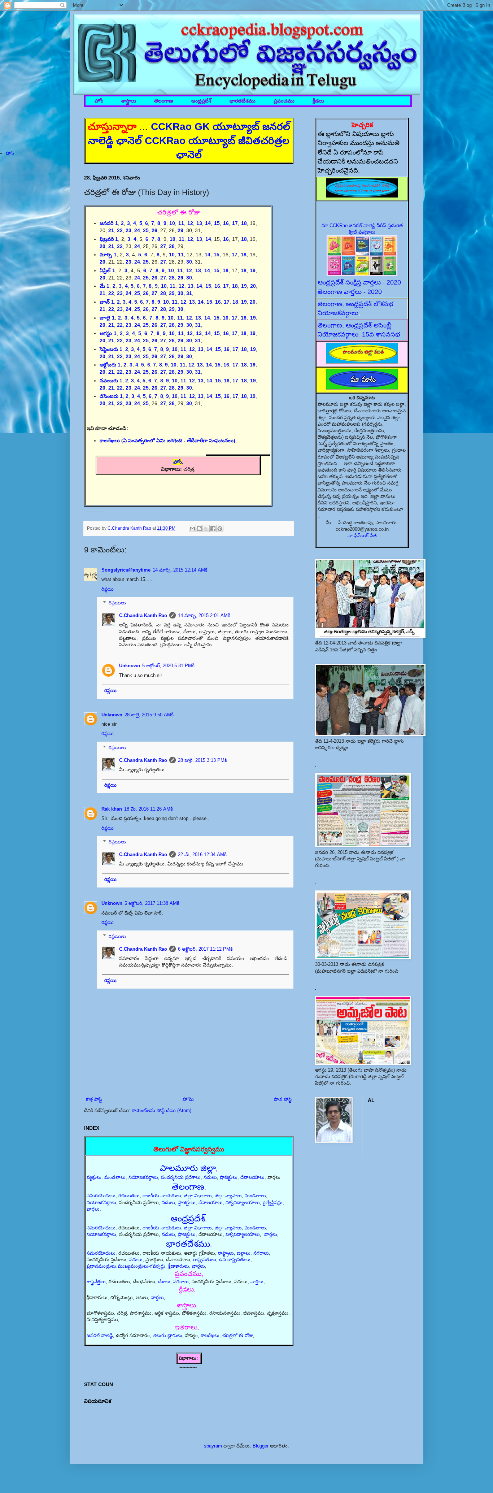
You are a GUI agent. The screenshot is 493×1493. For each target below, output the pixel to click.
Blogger (261, 1446)
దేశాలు (164, 1281)
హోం (99, 101)
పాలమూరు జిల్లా (188, 1168)
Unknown (129, 665)
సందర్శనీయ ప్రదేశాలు (181, 1177)
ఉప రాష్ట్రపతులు (234, 1259)
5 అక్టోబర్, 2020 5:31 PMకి (168, 665)
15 (217, 223)
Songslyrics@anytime (125, 570)
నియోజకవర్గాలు (143, 1177)
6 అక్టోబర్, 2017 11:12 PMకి (205, 949)
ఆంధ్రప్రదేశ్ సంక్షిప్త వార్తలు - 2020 (359, 282)
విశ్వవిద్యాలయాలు (243, 1202)
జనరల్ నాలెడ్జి (100, 1335)
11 (180, 270)
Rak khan (111, 809)
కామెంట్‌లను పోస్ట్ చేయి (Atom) (161, 1110)
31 (189, 293)
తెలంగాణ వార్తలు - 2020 (350, 291)
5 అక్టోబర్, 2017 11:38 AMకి (152, 903)
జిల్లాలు (243, 1253)
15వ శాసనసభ (381, 334)
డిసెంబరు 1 (111, 396)
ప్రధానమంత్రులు (101, 1266)
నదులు (210, 1177)
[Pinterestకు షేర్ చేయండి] (219, 528)
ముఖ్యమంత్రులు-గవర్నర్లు (141, 1266)
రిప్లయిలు (117, 603)
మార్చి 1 (108, 254)
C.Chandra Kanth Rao (143, 615)
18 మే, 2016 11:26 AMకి (148, 809)
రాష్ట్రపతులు (204, 1259)
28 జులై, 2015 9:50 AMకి (149, 714)
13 (192, 302)
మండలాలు (115, 1177)
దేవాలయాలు (252, 1177)
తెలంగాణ (163, 101)
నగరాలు (261, 1253)
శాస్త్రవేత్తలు (96, 1281)
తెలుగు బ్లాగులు (167, 1335)
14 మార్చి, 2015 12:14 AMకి (180, 570)
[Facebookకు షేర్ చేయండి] (213, 528)
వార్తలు (93, 1209)
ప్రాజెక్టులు (228, 1177)
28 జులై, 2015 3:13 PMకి (202, 760)
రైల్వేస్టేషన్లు (273, 1202)
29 (180, 278)
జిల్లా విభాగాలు (198, 1195)
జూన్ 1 (107, 302)
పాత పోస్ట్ (283, 1099)
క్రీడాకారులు (178, 1266)
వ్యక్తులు (94, 1177)
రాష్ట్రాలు (226, 1253)
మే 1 (105, 286)
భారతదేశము (243, 101)
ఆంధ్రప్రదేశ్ (201, 101)
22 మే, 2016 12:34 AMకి (202, 854)
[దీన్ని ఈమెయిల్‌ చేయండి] (192, 528)
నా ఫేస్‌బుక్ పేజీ (362, 535)
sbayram (213, 1446)
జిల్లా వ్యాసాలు (228, 1195)
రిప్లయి (107, 589)
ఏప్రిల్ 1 (107, 270)
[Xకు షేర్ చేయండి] (206, 528)
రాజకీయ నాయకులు (162, 1195)
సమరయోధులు (101, 1195)
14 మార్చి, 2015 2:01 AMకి (204, 615)
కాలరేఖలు (210, 1335)
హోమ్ (188, 1099)
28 (172, 246)
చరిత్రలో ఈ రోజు (237, 1335)
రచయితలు (129, 1195)
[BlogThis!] (199, 528)
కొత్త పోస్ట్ (94, 1099)
